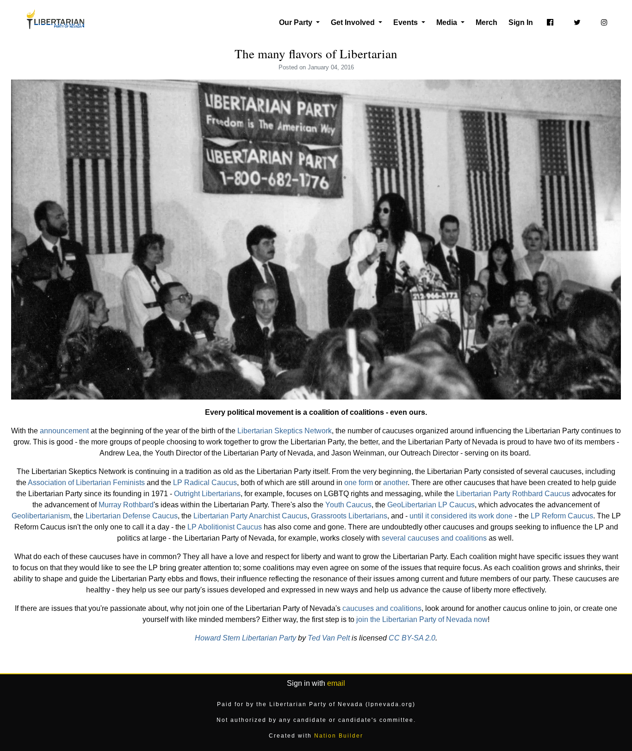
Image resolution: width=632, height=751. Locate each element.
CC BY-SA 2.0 (412, 638)
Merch (486, 22)
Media (447, 22)
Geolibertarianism (41, 516)
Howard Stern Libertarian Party (245, 638)
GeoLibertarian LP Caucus (431, 505)
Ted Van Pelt (329, 638)
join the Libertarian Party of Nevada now (422, 619)
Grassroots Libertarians (349, 516)
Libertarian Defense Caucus (132, 516)
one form (358, 482)
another (395, 482)
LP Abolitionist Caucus (224, 527)
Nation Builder (338, 736)
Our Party (296, 22)
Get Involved (354, 22)
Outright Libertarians (207, 494)
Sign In (520, 22)
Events (406, 22)
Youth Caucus (348, 505)
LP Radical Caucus (205, 482)
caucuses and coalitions (381, 608)
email (336, 683)
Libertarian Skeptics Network (284, 431)
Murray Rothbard (126, 505)
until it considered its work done (461, 516)
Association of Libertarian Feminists (86, 482)
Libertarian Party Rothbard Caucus (513, 494)
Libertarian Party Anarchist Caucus (250, 516)
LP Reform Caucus (562, 516)
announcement (64, 431)
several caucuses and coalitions (434, 538)
